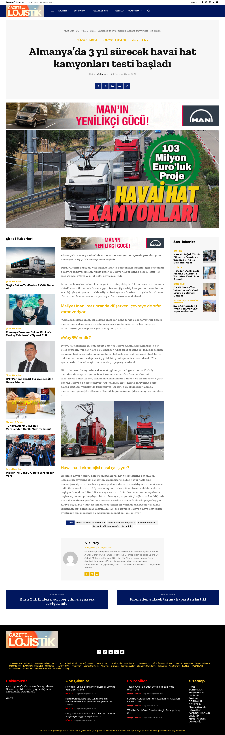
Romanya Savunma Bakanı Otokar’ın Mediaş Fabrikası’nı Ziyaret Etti (29, 333)
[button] (148, 10)
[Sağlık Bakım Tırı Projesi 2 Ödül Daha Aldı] (30, 262)
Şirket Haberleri (13, 281)
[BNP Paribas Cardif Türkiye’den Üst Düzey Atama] (30, 356)
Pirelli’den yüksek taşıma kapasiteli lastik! (168, 599)
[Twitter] (210, 2)
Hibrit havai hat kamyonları (90, 522)
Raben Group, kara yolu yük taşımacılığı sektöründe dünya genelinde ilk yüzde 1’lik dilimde (89, 701)
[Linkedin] (213, 2)
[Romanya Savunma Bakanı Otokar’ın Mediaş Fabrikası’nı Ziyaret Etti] (30, 309)
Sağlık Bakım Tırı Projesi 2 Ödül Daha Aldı (30, 287)
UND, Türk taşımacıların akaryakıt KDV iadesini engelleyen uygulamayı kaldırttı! (90, 715)
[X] (105, 86)
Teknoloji (126, 526)
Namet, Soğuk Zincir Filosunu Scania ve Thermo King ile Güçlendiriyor (186, 258)
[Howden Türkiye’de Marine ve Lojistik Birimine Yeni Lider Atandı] (209, 273)
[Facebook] (202, 2)
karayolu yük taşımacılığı (106, 526)
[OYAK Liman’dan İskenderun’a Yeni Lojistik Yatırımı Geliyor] (209, 289)
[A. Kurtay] (72, 558)
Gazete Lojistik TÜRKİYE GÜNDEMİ (186, 302)
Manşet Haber (139, 40)
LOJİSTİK (178, 268)
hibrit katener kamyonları (121, 522)
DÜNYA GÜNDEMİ (86, 30)
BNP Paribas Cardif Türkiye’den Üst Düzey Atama (29, 380)
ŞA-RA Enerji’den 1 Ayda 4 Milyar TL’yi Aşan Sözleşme (186, 308)
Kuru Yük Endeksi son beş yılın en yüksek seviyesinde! (57, 601)
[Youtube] (217, 2)
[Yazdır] (119, 86)
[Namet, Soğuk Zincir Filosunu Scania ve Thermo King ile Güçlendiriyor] (209, 256)
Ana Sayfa (69, 30)
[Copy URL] (127, 86)
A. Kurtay (102, 74)
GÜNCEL (177, 251)
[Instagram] (206, 2)
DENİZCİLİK (179, 284)
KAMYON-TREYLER (114, 40)
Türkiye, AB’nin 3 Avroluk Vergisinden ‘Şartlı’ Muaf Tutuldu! (28, 427)
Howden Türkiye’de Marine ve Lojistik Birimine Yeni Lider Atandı (186, 275)
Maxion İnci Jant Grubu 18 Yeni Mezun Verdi (30, 474)
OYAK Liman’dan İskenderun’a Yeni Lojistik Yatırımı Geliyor (185, 291)
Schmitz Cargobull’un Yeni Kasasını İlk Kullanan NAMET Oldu (153, 700)
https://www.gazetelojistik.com (98, 547)
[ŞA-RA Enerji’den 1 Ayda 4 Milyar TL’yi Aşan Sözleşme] (209, 306)
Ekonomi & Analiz (14, 422)
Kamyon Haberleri (147, 522)
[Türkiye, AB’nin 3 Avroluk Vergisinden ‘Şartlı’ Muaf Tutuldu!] (30, 403)
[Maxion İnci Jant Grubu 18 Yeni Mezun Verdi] (30, 450)
